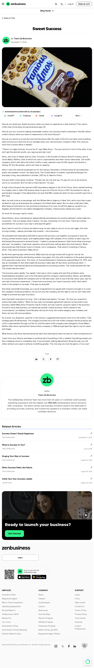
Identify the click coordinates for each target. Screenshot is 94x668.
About (41, 595)
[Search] (56, 4)
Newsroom (43, 610)
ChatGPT (10, 116)
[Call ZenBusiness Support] (61, 4)
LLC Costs (6, 622)
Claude (41, 116)
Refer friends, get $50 (48, 630)
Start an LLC (84, 4)
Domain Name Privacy (11, 634)
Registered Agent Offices (49, 634)
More (78, 116)
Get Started (14, 533)
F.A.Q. (77, 599)
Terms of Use (80, 610)
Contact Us (79, 606)
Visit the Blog (44, 614)
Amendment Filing (10, 626)
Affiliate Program (45, 622)
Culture (41, 606)
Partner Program (45, 618)
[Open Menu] (3, 4)
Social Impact (44, 603)
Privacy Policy (81, 614)
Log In (20, 557)
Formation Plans (9, 595)
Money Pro (6, 618)
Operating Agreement (11, 606)
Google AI (58, 116)
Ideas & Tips (9, 18)
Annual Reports (8, 610)
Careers (41, 599)
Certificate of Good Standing (14, 630)
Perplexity (27, 116)
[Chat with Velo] (87, 661)
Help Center (80, 603)
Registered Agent (9, 599)
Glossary (78, 622)
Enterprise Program (46, 626)
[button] (86, 515)
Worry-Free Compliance (12, 603)
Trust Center (80, 618)
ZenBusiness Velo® (10, 614)
